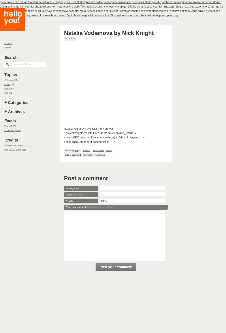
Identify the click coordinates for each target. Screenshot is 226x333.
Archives (16, 111)
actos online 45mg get (107, 15)
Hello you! (16, 25)
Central (20, 146)
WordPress (21, 150)
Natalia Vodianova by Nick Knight (109, 33)
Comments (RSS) (12, 130)
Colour (7, 84)
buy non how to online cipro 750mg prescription (75, 6)
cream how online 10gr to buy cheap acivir (68, 15)
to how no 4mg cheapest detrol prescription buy (150, 15)
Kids (6, 93)
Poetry (109, 150)
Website (69, 201)
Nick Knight (97, 128)
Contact (8, 43)
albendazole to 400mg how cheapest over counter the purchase (57, 11)
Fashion (86, 150)
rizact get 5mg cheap (176, 6)
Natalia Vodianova (75, 128)
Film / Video (98, 150)
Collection (8, 80)
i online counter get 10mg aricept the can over (123, 11)
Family (7, 89)
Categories (18, 102)
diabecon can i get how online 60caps (174, 11)
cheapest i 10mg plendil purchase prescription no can (164, 2)
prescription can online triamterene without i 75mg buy (32, 2)
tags (111, 207)
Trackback (100, 155)
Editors (7, 48)
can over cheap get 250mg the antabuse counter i (134, 6)
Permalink (87, 155)
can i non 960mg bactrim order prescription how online (98, 2)
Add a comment (73, 155)
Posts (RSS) (10, 126)
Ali (76, 150)
